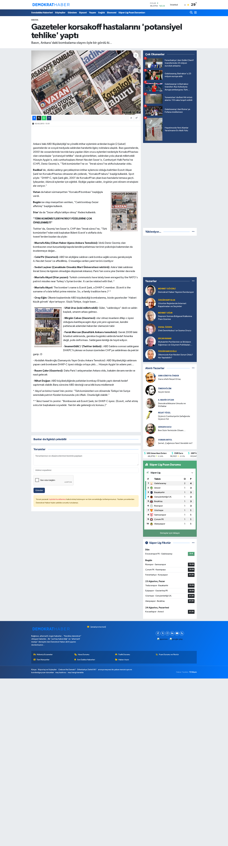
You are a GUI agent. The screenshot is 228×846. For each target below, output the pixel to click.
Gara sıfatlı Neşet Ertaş (169, 379)
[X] (163, 633)
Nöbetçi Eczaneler (45, 655)
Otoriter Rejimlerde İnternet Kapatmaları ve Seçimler (172, 304)
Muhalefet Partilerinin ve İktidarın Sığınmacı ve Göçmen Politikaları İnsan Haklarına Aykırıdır (174, 343)
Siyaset (83, 12)
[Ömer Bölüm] (150, 390)
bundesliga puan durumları (42, 672)
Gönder (39, 490)
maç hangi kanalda (76, 672)
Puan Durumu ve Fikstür (169, 655)
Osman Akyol (165, 440)
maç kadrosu (60, 672)
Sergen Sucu (164, 427)
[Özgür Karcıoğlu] (150, 354)
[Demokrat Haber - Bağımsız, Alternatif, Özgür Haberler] (51, 5)
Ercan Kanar (164, 339)
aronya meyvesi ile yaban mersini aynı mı (115, 670)
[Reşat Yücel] (150, 416)
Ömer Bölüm (164, 389)
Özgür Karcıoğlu (167, 351)
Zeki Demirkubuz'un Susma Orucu (174, 330)
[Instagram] (167, 633)
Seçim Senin (164, 392)
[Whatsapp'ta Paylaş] (44, 118)
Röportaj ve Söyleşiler (47, 670)
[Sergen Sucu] (150, 429)
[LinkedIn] (172, 633)
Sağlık (101, 12)
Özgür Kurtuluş (166, 300)
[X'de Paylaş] (39, 118)
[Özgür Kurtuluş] (150, 303)
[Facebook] (158, 633)
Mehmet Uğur (165, 313)
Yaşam (92, 12)
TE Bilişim (193, 672)
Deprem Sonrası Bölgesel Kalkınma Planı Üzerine (175, 317)
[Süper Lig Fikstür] (193, 543)
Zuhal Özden (165, 327)
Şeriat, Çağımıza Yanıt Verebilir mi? (175, 443)
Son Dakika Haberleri (86, 660)
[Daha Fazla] (49, 118)
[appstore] (162, 639)
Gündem (72, 12)
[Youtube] (177, 633)
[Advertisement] (170, 184)
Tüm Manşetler (43, 660)
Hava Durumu (83, 655)
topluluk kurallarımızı (57, 499)
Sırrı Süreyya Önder (168, 376)
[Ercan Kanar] (150, 341)
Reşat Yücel (164, 413)
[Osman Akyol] (150, 441)
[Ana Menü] (195, 13)
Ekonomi (111, 12)
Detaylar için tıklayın (170, 533)
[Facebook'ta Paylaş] (34, 118)
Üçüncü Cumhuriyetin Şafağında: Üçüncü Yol (174, 417)
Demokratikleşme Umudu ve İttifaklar (172, 404)
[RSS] (182, 633)
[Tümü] (193, 232)
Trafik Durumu (124, 655)
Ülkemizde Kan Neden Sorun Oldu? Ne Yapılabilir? (175, 356)
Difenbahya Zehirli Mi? (86, 670)
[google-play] (176, 639)
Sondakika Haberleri (42, 12)
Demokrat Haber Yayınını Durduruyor (176, 292)
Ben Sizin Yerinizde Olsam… (172, 430)
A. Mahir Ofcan (166, 400)
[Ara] (191, 13)
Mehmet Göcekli (167, 289)
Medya (34, 20)
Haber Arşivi (123, 660)
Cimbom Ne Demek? (67, 670)
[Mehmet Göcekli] (150, 290)
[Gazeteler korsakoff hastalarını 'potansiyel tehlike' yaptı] (86, 82)
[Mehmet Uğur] (150, 316)
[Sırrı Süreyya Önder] (150, 377)
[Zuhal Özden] (150, 329)
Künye (34, 670)
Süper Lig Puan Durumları (131, 12)
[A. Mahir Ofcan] (150, 403)
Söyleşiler (60, 12)
